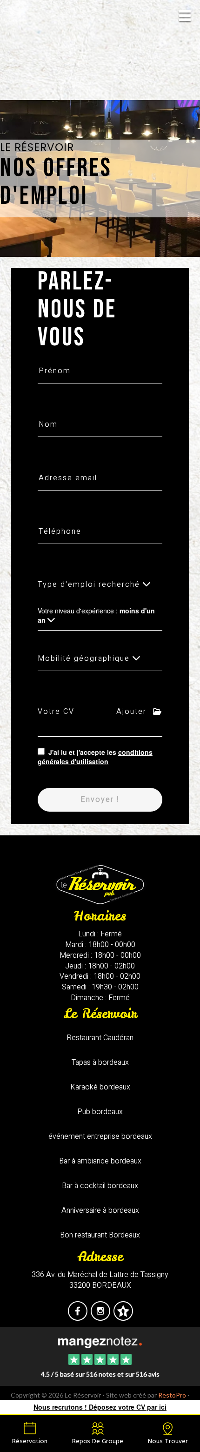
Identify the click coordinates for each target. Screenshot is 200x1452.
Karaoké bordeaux (100, 1087)
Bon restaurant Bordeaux (100, 1235)
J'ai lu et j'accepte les (95, 756)
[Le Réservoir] (99, 1341)
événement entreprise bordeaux (100, 1136)
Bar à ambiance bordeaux (100, 1161)
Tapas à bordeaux (100, 1062)
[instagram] (101, 1317)
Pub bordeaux (100, 1111)
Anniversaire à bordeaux (100, 1210)
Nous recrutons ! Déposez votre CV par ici (100, 1407)
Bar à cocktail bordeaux (100, 1185)
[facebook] (78, 1317)
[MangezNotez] (123, 1317)
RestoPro (172, 1395)
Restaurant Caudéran (100, 1037)
